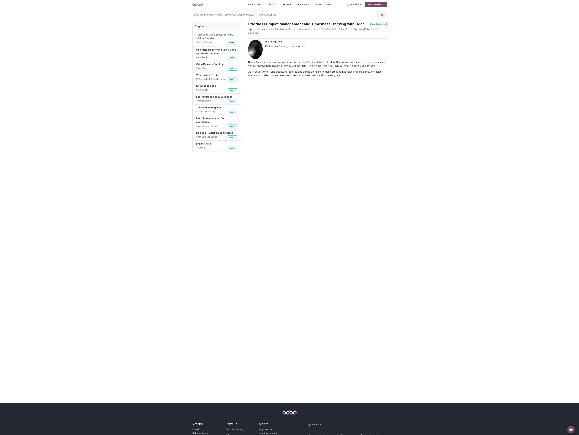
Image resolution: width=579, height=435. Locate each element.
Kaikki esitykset (267, 14)
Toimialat (271, 4)
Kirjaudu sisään (353, 4)
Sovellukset (253, 4)
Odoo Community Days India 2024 (235, 14)
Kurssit (196, 429)
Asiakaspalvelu (323, 4)
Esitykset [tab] (200, 26)
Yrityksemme (265, 429)
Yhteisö (287, 4)
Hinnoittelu (303, 4)
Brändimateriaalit (268, 433)
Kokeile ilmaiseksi (376, 4)
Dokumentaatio (200, 433)
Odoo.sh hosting (234, 429)
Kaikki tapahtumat (202, 14)
